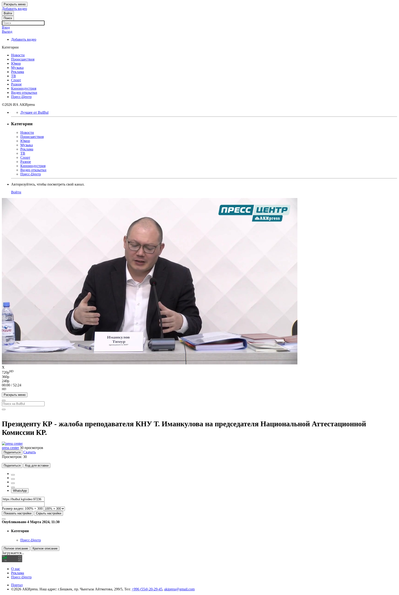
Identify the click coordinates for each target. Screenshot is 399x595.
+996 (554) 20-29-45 (147, 589)
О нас (15, 569)
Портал (17, 585)
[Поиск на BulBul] (4, 400)
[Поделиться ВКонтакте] (13, 487)
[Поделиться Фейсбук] (13, 475)
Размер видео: (13, 508)
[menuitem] (199, 372)
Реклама (17, 573)
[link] (8, 13)
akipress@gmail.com (179, 589)
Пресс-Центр (30, 540)
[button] (199, 389)
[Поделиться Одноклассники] (13, 483)
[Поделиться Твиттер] (13, 479)
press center (10, 448)
